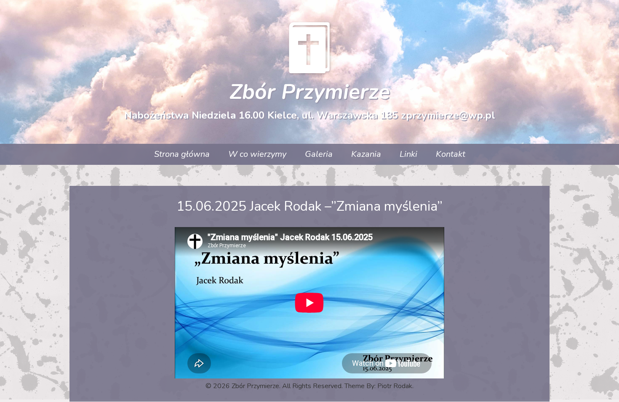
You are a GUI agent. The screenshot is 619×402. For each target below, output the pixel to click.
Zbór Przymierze (309, 91)
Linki (408, 154)
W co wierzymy (257, 154)
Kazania (366, 154)
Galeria (319, 154)
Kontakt (450, 154)
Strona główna (182, 154)
